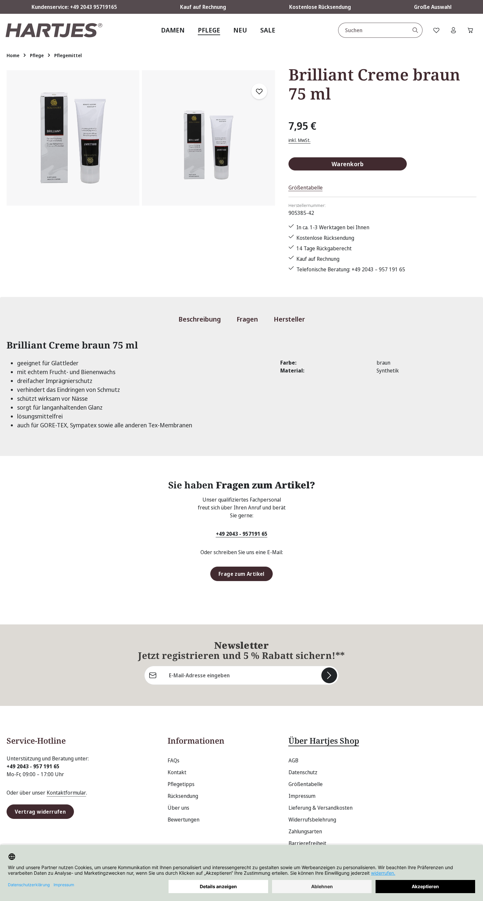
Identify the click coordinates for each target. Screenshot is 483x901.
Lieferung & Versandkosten (320, 807)
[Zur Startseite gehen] (54, 30)
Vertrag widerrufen (40, 811)
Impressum (301, 796)
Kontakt (177, 772)
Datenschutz (302, 772)
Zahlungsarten (305, 831)
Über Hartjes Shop (323, 740)
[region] (141, 138)
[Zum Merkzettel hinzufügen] (259, 91)
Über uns (178, 807)
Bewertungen (183, 819)
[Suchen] (415, 30)
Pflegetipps (181, 784)
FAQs (173, 760)
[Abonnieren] (329, 675)
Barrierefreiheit (307, 843)
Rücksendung (183, 796)
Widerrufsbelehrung (312, 819)
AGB (293, 760)
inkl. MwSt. (299, 140)
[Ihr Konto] (453, 30)
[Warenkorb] (470, 30)
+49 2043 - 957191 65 (241, 533)
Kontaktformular (66, 792)
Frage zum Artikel (241, 573)
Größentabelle (305, 187)
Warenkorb (347, 164)
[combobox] (373, 30)
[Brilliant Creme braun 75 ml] (73, 138)
